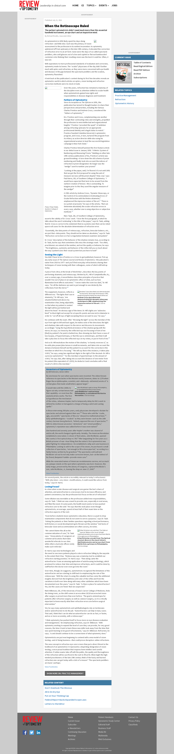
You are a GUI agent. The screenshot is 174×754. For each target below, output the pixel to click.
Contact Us (133, 717)
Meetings (72, 735)
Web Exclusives (104, 739)
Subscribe (72, 724)
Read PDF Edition (142, 70)
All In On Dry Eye (52, 691)
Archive (137, 73)
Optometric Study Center (109, 721)
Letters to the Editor (55, 703)
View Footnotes (52, 473)
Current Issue (74, 721)
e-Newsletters (74, 728)
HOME (75, 5)
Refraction (120, 99)
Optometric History (124, 103)
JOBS (114, 5)
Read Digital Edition (143, 66)
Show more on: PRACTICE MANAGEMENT (65, 673)
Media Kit (102, 732)
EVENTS (103, 5)
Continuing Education (77, 732)
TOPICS (90, 5)
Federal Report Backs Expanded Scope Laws (65, 699)
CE (82, 5)
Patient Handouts (105, 717)
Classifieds (133, 724)
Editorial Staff (104, 724)
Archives (71, 739)
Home (70, 717)
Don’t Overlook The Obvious (58, 688)
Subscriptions (140, 77)
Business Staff (104, 728)
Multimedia (103, 735)
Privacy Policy (134, 721)
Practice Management (125, 95)
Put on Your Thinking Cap (57, 695)
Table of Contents (142, 62)
